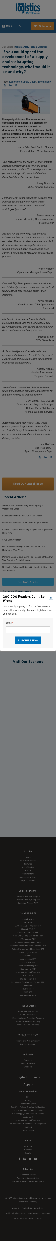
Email (9, 622)
